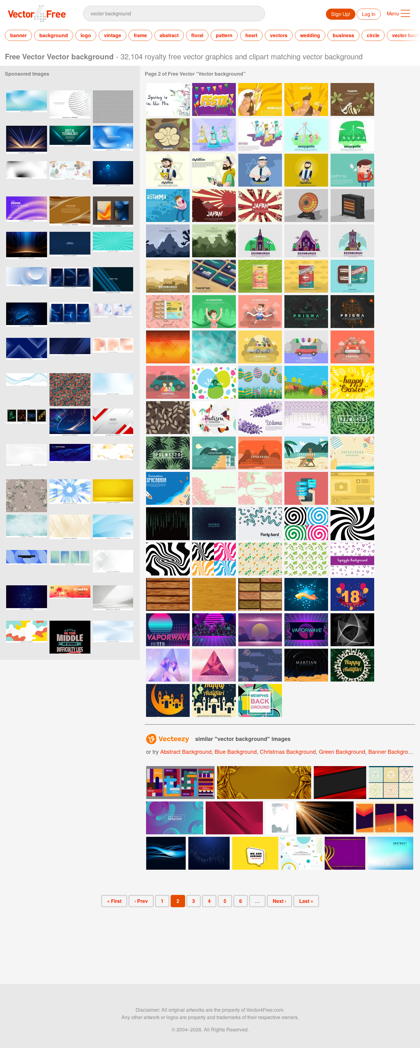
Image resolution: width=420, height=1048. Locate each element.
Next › (279, 900)
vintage (112, 35)
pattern (224, 35)
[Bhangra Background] (214, 134)
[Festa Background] (214, 99)
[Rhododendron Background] (214, 488)
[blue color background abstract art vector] (113, 531)
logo (86, 35)
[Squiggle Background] (352, 559)
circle (373, 35)
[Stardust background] (306, 594)
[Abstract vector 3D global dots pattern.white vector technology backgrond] (70, 106)
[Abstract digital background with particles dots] (390, 853)
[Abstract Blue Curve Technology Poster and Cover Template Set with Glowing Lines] (70, 283)
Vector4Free (37, 13)
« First (114, 900)
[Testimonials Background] (306, 488)
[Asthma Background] (352, 170)
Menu (393, 13)
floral (197, 35)
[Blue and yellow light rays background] (26, 248)
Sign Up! (340, 14)
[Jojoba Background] (260, 559)
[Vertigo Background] (306, 523)
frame (140, 35)
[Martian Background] (306, 665)
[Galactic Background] (260, 665)
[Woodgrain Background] (168, 594)
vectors (278, 35)
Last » (306, 900)
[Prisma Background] (306, 311)
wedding (310, 35)
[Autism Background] (214, 417)
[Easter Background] (214, 382)
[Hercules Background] (260, 99)
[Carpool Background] (260, 346)
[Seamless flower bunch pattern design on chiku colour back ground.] (26, 495)
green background (342, 751)
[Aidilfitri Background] (352, 665)
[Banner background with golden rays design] (325, 817)
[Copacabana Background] (214, 453)
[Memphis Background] (260, 700)
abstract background (186, 751)
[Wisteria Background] (260, 417)
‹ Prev (141, 900)
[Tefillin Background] (168, 170)
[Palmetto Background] (352, 417)
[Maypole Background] (306, 134)
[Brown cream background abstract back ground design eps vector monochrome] (70, 212)
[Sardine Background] (260, 276)
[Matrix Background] (168, 523)
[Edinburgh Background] (260, 240)
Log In (368, 14)
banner (18, 35)
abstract (169, 35)
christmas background (288, 751)
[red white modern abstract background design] (113, 425)
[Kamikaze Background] (214, 205)
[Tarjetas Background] (214, 276)
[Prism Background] (352, 629)
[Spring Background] (168, 99)
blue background (236, 751)
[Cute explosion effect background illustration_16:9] (70, 495)
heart (251, 35)
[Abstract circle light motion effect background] (70, 425)
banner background (392, 751)
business (343, 35)
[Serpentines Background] (260, 523)
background (53, 35)
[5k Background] (214, 311)
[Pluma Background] (168, 417)
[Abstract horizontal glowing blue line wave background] (26, 389)
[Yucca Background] (168, 240)
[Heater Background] (306, 205)
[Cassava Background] (352, 99)
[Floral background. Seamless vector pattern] (70, 389)
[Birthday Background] (352, 594)
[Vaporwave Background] (168, 629)
